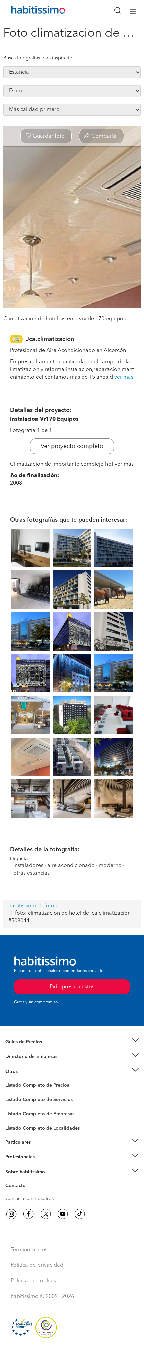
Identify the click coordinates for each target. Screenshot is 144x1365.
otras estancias (31, 873)
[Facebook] (28, 1214)
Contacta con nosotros (29, 1198)
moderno (110, 865)
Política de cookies (33, 1281)
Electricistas (17, 1111)
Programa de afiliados (28, 1193)
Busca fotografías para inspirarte (37, 58)
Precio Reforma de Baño (31, 1050)
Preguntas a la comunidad (33, 1086)
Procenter (15, 1099)
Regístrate (15, 1157)
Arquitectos (17, 1124)
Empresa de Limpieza (28, 1071)
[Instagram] (11, 1214)
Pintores (14, 1104)
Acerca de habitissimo (29, 1180)
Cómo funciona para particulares (40, 1150)
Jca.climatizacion (50, 339)
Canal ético (17, 1186)
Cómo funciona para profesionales (42, 1165)
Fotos (11, 1093)
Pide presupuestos (72, 1354)
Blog (10, 1079)
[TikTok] (80, 1214)
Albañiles (15, 1118)
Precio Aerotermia (24, 1056)
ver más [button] (123, 377)
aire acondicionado (71, 865)
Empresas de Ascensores (32, 1064)
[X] (46, 1214)
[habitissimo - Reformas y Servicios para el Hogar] (30, 11)
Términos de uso (31, 1250)
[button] (72, 1042)
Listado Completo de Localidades (42, 1128)
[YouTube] (63, 1214)
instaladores (28, 865)
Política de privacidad (37, 1265)
